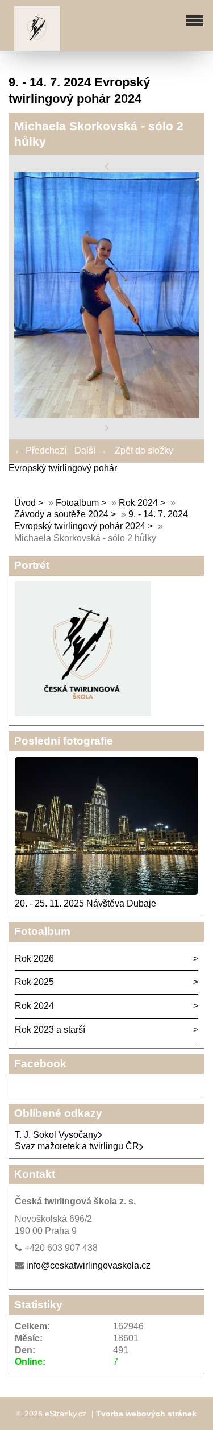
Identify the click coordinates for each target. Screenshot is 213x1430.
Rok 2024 (139, 503)
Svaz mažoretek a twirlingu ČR (77, 1146)
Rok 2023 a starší (50, 1029)
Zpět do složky (144, 450)
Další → (90, 450)
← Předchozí (40, 450)
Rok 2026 (34, 958)
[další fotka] (107, 427)
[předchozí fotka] (107, 166)
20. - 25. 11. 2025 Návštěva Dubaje (85, 903)
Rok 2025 (34, 982)
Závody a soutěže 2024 (61, 514)
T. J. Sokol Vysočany (56, 1135)
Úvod (25, 503)
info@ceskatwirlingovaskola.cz (88, 1265)
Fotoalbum (77, 503)
